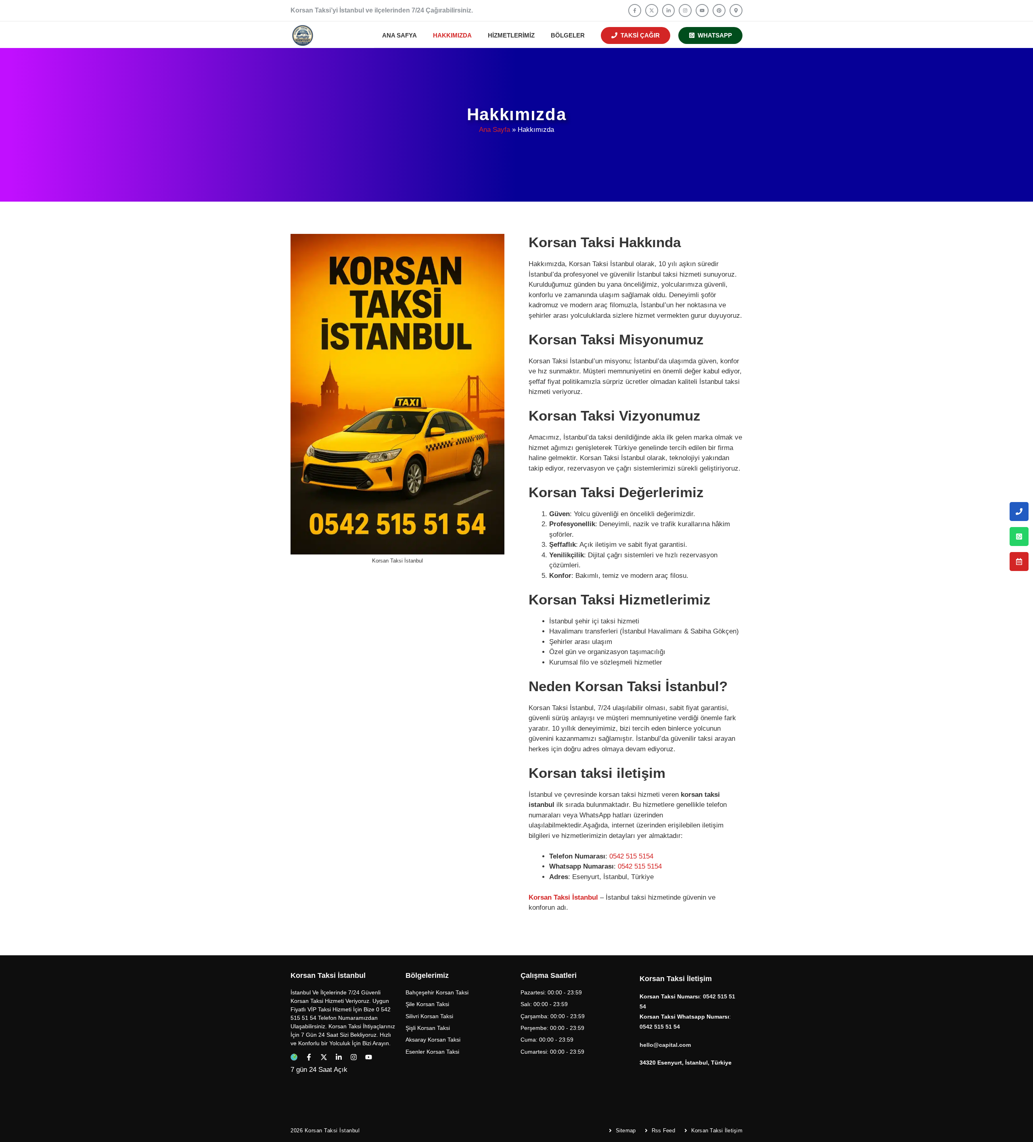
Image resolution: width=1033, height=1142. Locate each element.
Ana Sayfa (494, 129)
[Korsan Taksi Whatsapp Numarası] (1019, 536)
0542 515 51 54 (660, 1026)
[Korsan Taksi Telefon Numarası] (1019, 511)
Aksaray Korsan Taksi (433, 1039)
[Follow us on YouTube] (702, 10)
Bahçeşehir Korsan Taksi (437, 992)
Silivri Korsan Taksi (429, 1016)
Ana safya (399, 35)
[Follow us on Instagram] (685, 10)
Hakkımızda (452, 35)
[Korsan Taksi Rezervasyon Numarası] (1019, 561)
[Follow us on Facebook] (634, 10)
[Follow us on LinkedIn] (668, 10)
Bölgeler (568, 35)
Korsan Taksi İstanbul (563, 897)
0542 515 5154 (631, 856)
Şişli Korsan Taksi (428, 1028)
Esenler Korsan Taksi (432, 1051)
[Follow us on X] (651, 10)
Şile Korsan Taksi (427, 1004)
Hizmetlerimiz (511, 35)
